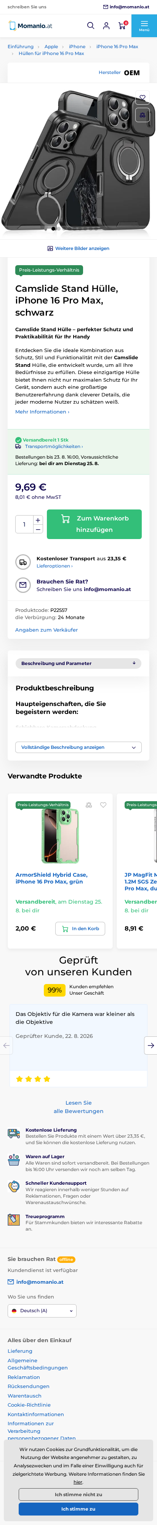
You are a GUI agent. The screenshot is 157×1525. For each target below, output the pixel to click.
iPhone (77, 46)
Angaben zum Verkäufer (46, 630)
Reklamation (24, 1377)
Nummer (25, 524)
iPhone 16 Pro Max (117, 46)
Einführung (21, 46)
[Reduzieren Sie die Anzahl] (38, 529)
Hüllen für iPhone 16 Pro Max (51, 53)
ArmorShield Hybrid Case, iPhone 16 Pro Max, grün (52, 878)
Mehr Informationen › (42, 412)
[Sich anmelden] (106, 25)
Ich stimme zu (78, 1509)
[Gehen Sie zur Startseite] (30, 25)
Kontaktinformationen (36, 1414)
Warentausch (25, 1396)
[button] (91, 25)
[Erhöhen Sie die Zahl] (38, 520)
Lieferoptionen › (55, 566)
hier (78, 1482)
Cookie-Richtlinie (29, 1405)
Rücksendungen (29, 1386)
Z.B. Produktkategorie (53, 66)
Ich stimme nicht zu (78, 1494)
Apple (51, 46)
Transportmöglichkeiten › (54, 446)
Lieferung (20, 1351)
